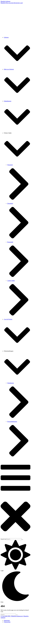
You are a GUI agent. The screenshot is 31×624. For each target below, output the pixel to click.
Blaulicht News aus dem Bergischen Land (12, 3)
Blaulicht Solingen (5, 1)
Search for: (3, 539)
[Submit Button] (22, 539)
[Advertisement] (15, 19)
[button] (17, 67)
